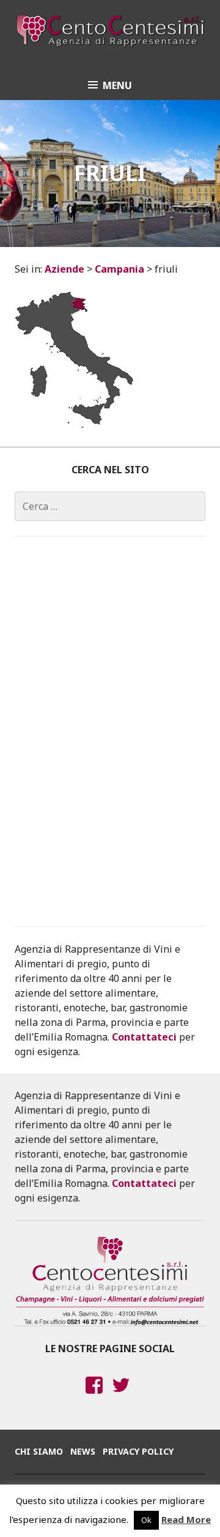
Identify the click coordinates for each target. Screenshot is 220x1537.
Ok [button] (146, 1519)
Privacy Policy (138, 1451)
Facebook (94, 1397)
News (82, 1451)
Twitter (121, 1397)
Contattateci (144, 1037)
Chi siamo (39, 1451)
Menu (117, 85)
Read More (186, 1519)
